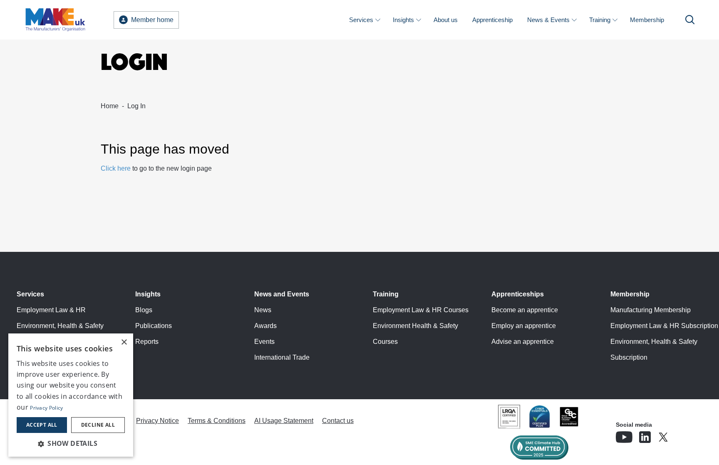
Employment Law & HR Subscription (664, 325)
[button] (71, 443)
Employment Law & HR (51, 309)
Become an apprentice (524, 309)
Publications (153, 325)
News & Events (548, 19)
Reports (147, 341)
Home (110, 105)
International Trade (282, 357)
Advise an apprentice (522, 341)
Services (361, 19)
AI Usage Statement (283, 420)
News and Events (281, 294)
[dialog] (70, 395)
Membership (647, 19)
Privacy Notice (157, 420)
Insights (403, 19)
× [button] (124, 342)
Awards (265, 325)
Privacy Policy (46, 407)
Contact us (338, 420)
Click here (116, 168)
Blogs (143, 309)
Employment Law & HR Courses (421, 309)
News (262, 309)
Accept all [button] (41, 424)
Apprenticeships (517, 294)
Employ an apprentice (523, 325)
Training (599, 19)
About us (446, 19)
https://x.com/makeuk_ (686, 434)
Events (264, 341)
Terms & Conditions (216, 420)
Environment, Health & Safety (60, 325)
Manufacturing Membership (650, 309)
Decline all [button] (98, 424)
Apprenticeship (492, 19)
